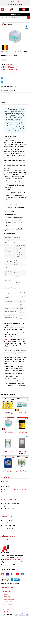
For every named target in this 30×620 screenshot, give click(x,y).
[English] (13, 1)
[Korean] (16, 1)
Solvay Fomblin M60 (22, 413)
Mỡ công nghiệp (7, 591)
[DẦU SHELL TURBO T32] (22, 423)
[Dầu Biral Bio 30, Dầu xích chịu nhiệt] (8, 404)
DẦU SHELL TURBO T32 (22, 432)
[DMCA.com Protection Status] (5, 579)
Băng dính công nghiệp (8, 604)
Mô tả (4, 102)
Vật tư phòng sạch (7, 601)
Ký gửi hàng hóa (7, 506)
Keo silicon (5, 606)
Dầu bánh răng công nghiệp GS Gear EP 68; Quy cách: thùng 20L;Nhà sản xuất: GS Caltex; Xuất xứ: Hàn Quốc (8, 451)
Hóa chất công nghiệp (8, 599)
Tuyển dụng (6, 609)
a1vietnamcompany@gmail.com (12, 559)
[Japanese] (15, 1)
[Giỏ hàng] (23, 9)
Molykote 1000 (17, 489)
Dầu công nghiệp (15, 51)
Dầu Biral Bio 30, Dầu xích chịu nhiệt (8, 414)
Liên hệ (4, 483)
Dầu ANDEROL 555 (8, 471)
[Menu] (2, 9)
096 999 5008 (17, 557)
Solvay (16, 240)
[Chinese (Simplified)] (11, 1)
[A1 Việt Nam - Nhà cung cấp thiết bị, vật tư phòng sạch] (11, 9)
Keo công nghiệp (7, 596)
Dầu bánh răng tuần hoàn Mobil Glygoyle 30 (22, 451)
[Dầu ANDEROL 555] (8, 462)
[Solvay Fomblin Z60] (8, 423)
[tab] (15, 102)
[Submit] (28, 17)
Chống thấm (6, 612)
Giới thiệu (5, 481)
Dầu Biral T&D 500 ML (22, 471)
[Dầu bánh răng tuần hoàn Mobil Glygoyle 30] (22, 442)
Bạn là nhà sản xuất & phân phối (11, 503)
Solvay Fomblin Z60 (8, 432)
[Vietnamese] (18, 1)
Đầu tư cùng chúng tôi (8, 508)
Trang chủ (4, 51)
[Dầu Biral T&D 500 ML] (22, 462)
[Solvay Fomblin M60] (22, 404)
